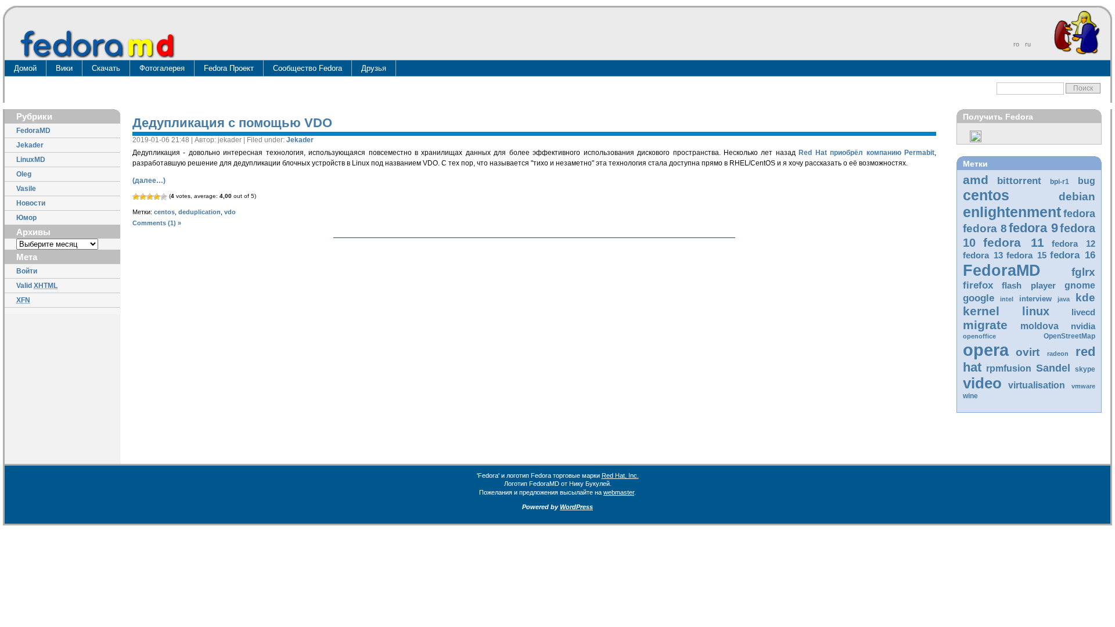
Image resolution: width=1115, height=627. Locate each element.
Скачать (106, 68)
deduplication (199, 211)
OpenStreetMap (1069, 336)
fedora (1079, 213)
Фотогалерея (162, 68)
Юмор (26, 218)
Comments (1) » (156, 222)
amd (975, 179)
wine (970, 396)
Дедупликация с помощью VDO (232, 123)
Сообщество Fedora (307, 68)
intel (1006, 299)
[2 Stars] (142, 196)
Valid (36, 286)
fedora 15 (1026, 255)
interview (1035, 298)
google (978, 298)
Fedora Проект (229, 68)
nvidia (1083, 326)
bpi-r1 (1059, 182)
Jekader (30, 145)
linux (1035, 311)
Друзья (373, 68)
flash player (1029, 285)
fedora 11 (1013, 242)
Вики (64, 68)
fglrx (1083, 272)
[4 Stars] (156, 196)
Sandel (1053, 368)
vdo (230, 211)
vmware (1083, 386)
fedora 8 (985, 228)
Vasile (26, 189)
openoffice (979, 336)
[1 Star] (135, 196)
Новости (30, 203)
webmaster (618, 492)
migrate (985, 324)
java (1064, 299)
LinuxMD (30, 160)
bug (1086, 181)
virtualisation (1036, 385)
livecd (1083, 312)
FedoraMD (33, 131)
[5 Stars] (163, 196)
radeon (1058, 353)
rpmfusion (1008, 368)
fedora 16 (1072, 255)
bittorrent (1019, 180)
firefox (978, 285)
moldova (1039, 326)
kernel (981, 311)
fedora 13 (983, 255)
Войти (26, 271)
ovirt (1028, 351)
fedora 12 (1073, 243)
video (982, 383)
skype (1085, 369)
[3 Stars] (149, 196)
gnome (1079, 285)
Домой (25, 68)
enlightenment (1012, 212)
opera (986, 349)
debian (1077, 196)
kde (1085, 297)
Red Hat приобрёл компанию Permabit (866, 153)
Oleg (23, 174)
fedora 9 (1033, 228)
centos (986, 195)
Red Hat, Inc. (620, 475)
